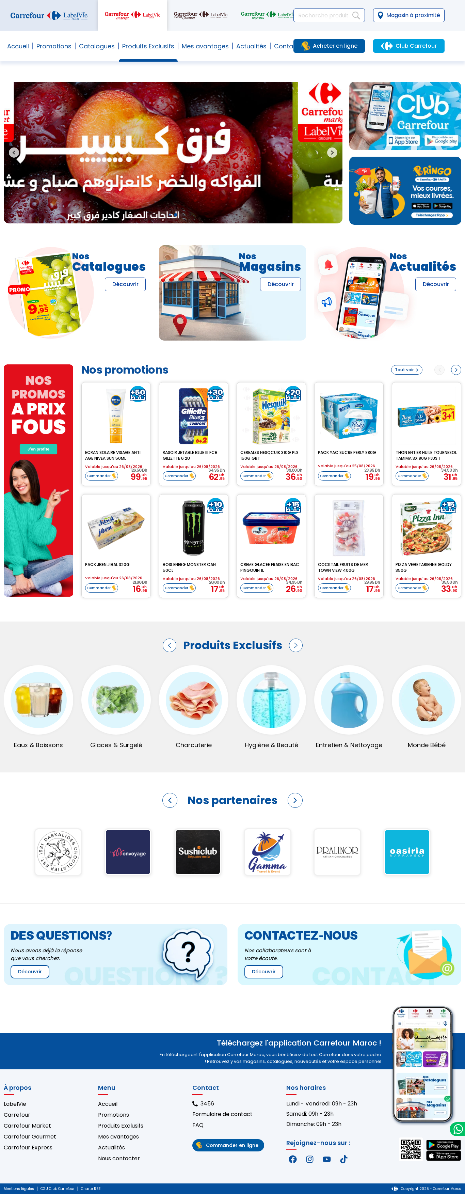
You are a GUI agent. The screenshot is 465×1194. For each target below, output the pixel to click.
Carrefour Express (28, 1147)
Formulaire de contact (222, 1114)
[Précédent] (169, 645)
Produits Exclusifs (120, 1126)
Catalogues (97, 46)
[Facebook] (292, 1159)
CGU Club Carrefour (58, 1188)
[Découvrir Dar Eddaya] (267, 852)
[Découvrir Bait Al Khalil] (407, 852)
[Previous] (439, 370)
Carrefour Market (27, 1126)
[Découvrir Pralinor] (128, 852)
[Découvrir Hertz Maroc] (337, 852)
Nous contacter (119, 1158)
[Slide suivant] (332, 152)
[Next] (456, 370)
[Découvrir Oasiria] (197, 852)
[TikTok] (343, 1159)
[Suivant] (296, 645)
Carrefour (17, 1115)
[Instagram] (309, 1159)
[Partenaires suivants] (295, 800)
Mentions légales (19, 1188)
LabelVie (15, 1104)
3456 (207, 1103)
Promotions (53, 46)
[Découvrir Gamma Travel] (58, 852)
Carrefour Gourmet (30, 1137)
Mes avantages (205, 46)
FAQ (198, 1125)
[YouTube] (326, 1159)
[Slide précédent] (14, 152)
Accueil (18, 46)
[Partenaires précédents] (169, 800)
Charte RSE (90, 1188)
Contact (286, 46)
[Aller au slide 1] (170, 215)
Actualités (251, 46)
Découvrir (125, 284)
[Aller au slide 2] (175, 215)
